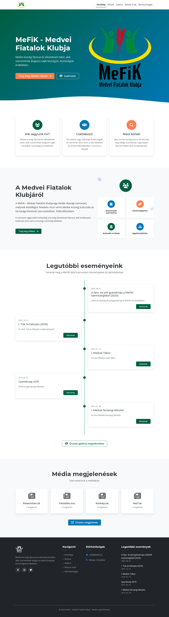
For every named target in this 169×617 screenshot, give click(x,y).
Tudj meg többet (27, 231)
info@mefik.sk (95, 554)
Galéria (119, 4)
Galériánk (69, 76)
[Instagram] (24, 569)
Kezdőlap (101, 4)
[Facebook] (17, 569)
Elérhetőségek (145, 4)
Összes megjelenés (86, 522)
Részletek (143, 306)
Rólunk (111, 4)
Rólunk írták (130, 4)
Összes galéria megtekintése (86, 443)
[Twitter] (30, 569)
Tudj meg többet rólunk (33, 76)
